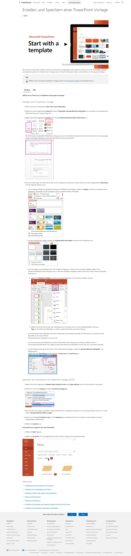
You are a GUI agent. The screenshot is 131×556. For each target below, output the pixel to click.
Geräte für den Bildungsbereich (53, 526)
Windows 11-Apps (10, 543)
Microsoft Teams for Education (53, 529)
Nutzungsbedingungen (69, 552)
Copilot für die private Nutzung (13, 535)
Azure (67, 529)
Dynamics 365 (69, 532)
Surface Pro (9, 523)
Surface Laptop (10, 526)
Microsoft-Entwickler (90, 523)
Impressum (52, 552)
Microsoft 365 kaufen (74, 2)
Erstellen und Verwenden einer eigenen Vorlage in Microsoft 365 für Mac (47, 504)
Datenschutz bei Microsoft (111, 532)
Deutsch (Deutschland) (14, 550)
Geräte (57, 2)
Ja (72, 514)
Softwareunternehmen (91, 540)
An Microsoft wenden (34, 552)
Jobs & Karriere (109, 523)
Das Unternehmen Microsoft (112, 526)
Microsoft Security (69, 526)
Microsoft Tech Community (92, 532)
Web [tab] (34, 90)
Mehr (63, 2)
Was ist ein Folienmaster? (33, 497)
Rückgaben (29, 532)
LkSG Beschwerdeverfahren (112, 538)
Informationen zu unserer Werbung (93, 552)
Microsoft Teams (69, 540)
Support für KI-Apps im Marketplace (94, 529)
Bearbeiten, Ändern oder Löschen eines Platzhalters (41, 493)
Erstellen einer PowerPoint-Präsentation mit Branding (41, 508)
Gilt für (26, 16)
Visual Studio (89, 543)
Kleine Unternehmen (70, 543)
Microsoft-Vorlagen (73, 81)
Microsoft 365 (36, 2)
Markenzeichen (80, 552)
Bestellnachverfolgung (32, 535)
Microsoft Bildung (51, 523)
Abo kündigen (44, 552)
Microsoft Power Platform (91, 538)
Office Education (50, 535)
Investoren (108, 535)
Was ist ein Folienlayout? (33, 500)
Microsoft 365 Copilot (70, 538)
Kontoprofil (29, 523)
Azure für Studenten (51, 545)
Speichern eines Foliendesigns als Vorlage (38, 489)
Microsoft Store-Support (32, 529)
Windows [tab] (27, 90)
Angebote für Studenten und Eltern (54, 542)
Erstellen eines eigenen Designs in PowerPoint (39, 485)
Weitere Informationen (32, 540)
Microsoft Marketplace (91, 535)
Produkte (49, 2)
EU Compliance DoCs (107, 552)
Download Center (31, 526)
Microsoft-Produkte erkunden (13, 540)
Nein (83, 514)
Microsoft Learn (89, 526)
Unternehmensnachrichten (111, 529)
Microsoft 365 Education (52, 532)
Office (43, 2)
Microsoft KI (68, 523)
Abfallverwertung (31, 538)
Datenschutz (59, 552)
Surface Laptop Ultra (11, 529)
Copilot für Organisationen (12, 532)
